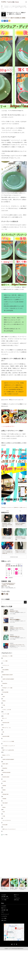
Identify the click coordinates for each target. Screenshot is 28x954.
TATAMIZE (4, 798)
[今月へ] (19, 564)
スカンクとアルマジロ (6, 820)
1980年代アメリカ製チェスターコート (20, 508)
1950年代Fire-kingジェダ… (15, 636)
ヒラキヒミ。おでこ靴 (6, 709)
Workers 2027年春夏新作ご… (15, 619)
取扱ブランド (16, 894)
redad (3, 696)
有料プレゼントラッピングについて (8, 829)
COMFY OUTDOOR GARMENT (8, 679)
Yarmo (3, 811)
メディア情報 (3, 899)
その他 (3, 705)
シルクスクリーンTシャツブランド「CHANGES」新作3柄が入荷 (7, 552)
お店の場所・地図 (4, 896)
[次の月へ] (21, 564)
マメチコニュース (5, 665)
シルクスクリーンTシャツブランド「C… (17, 644)
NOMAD (4, 789)
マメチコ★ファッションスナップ (8, 745)
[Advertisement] (14, 851)
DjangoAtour (4, 683)
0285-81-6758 (4, 585)
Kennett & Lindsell (5, 776)
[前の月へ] (16, 564)
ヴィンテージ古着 (5, 713)
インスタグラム (17, 898)
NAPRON (4, 785)
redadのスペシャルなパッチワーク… (16, 627)
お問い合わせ (16, 899)
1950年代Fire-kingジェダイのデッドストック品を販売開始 (20, 538)
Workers (4, 700)
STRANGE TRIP (5, 794)
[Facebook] (14, 944)
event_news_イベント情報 (7, 655)
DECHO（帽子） (5, 763)
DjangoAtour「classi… (14, 611)
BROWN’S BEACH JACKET (7, 674)
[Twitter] (12, 944)
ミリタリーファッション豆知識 (8, 741)
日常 (3, 732)
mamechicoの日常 (5, 722)
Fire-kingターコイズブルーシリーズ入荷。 (8, 508)
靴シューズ (4, 718)
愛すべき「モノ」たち (6, 727)
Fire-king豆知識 (16, 17)
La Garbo (4, 781)
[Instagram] (16, 944)
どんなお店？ (3, 894)
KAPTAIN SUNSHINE (6, 772)
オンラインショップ (5, 898)
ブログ (15, 896)
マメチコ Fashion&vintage (13, 948)
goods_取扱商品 (22, 17)
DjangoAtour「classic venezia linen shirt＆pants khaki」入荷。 (7, 524)
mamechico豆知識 (5, 736)
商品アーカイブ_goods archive (8, 750)
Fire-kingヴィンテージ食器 (8, 17)
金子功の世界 (4, 824)
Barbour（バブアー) (6, 755)
